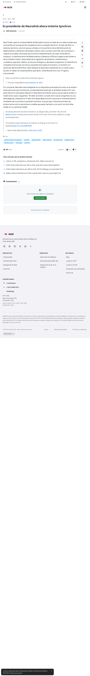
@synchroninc (11, 114)
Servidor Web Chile (9, 261)
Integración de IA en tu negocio (48, 266)
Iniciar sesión (40, 198)
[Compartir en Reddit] (82, 62)
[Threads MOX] (9, 246)
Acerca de (69, 273)
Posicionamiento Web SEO (49, 261)
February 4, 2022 (35, 130)
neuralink (26, 140)
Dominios (6, 269)
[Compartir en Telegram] (82, 58)
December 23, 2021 (35, 82)
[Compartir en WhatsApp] (82, 54)
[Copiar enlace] (82, 66)
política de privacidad (16, 673)
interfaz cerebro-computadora (13, 140)
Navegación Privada (10, 265)
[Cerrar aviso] (51, 671)
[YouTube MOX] (15, 246)
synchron (27, 143)
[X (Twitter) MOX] (31, 246)
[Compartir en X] (82, 43)
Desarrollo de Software (48, 257)
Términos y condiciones (80, 329)
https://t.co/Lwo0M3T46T (22, 126)
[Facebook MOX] (20, 246)
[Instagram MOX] (4, 246)
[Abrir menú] (85, 7)
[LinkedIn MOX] (25, 246)
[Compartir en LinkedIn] (82, 51)
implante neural (69, 140)
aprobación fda (36, 140)
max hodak (19, 143)
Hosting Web (7, 257)
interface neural (8, 143)
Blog (9, 19)
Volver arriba (8, 334)
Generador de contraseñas (75, 269)
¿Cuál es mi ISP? (71, 265)
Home (4, 19)
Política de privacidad (60, 329)
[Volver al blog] (3, 15)
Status (46, 329)
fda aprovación (58, 140)
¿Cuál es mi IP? (71, 261)
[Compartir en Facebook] (82, 47)
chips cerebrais (47, 140)
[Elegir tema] (67, 1)
